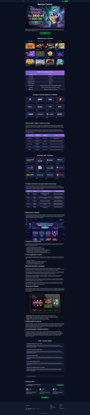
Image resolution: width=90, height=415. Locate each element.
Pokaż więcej (45, 397)
